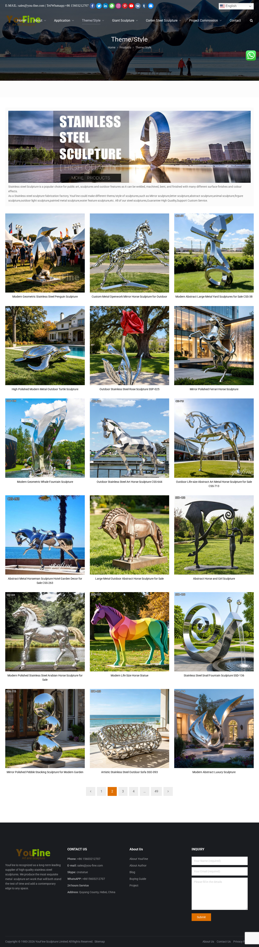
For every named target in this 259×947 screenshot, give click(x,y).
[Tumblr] (144, 6)
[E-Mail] (151, 6)
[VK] (138, 6)
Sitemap (99, 941)
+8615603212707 (93, 878)
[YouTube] (131, 6)
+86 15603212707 (77, 5)
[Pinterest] (125, 6)
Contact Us (224, 941)
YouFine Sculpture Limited (51, 941)
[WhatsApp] (112, 6)
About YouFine (139, 858)
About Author (138, 865)
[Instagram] (118, 6)
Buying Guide (138, 878)
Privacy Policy (242, 941)
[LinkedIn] (105, 6)
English (231, 6)
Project (134, 885)
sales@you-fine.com (90, 865)
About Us (208, 941)
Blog (132, 872)
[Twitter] (99, 6)
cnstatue (82, 872)
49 (156, 791)
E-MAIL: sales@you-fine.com (24, 5)
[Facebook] (92, 6)
